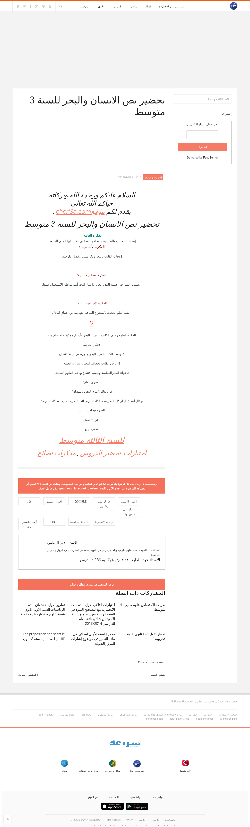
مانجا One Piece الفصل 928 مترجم (163, 714)
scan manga (46, 714)
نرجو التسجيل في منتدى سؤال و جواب (92, 584)
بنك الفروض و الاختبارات (172, 6)
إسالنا (148, 6)
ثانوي (101, 6)
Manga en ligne (229, 718)
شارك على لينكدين (104, 503)
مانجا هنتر (86, 714)
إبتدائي (117, 6)
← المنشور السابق (28, 674)
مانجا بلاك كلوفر (128, 714)
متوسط (84, 6)
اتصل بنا (208, 714)
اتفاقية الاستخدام (228, 714)
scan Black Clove (179, 718)
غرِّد (29, 501)
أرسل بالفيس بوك (29, 524)
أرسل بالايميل (129, 501)
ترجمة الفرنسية (79, 522)
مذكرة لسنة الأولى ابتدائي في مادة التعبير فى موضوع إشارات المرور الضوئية (93, 638)
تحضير (112, 453)
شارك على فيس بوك (129, 511)
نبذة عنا (193, 714)
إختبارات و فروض (153, 177)
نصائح (45, 453)
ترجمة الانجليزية (104, 522)
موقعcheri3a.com (80, 211)
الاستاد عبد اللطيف (62, 543)
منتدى (134, 6)
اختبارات (134, 453)
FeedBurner (210, 157)
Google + (79, 501)
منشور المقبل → (155, 674)
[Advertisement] (125, 41)
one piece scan (154, 718)
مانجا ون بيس (66, 714)
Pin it (54, 522)
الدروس (91, 453)
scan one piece (204, 718)
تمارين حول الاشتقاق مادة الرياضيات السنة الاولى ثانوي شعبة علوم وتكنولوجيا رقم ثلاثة (43, 609)
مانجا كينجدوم (105, 714)
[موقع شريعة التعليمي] (234, 6)
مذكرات (65, 453)
